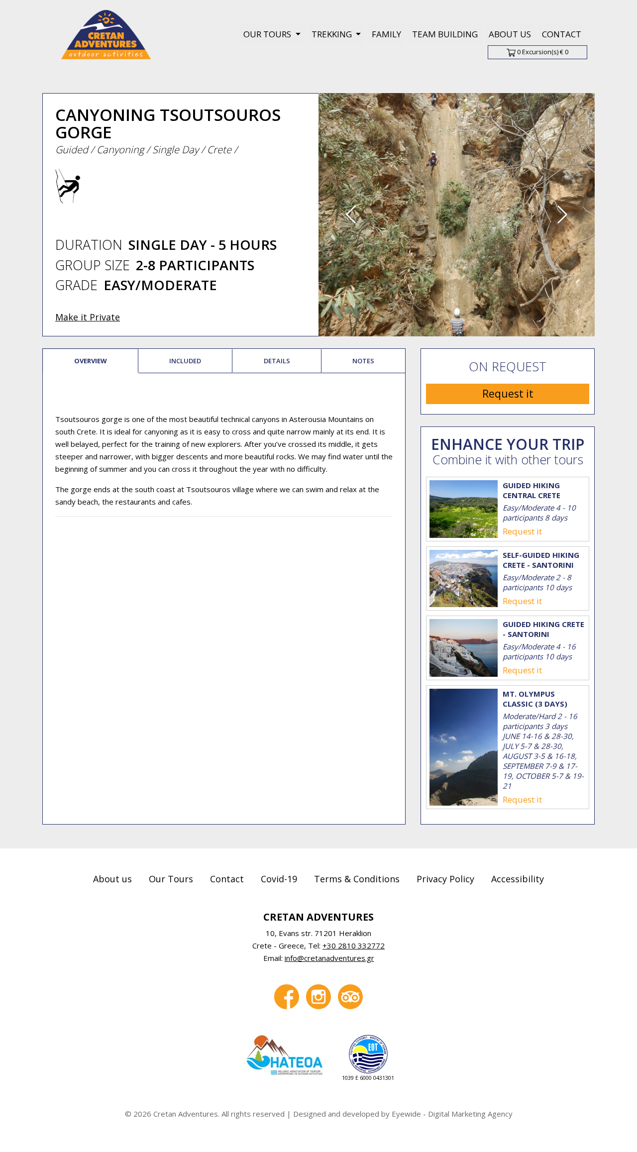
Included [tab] (185, 360)
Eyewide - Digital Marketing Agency (452, 1114)
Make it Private (87, 317)
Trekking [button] (333, 34)
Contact (561, 34)
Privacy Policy (445, 879)
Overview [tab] (90, 360)
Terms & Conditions (357, 879)
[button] (350, 214)
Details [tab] (277, 360)
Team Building (445, 34)
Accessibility (517, 879)
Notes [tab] (363, 360)
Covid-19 (279, 879)
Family (386, 34)
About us (510, 34)
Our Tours (171, 879)
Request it (507, 394)
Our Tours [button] (268, 34)
